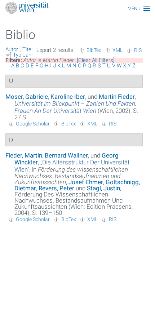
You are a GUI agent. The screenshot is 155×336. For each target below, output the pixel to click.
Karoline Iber (67, 96)
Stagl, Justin (103, 188)
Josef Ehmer (85, 182)
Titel (27, 49)
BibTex (94, 50)
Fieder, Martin (23, 155)
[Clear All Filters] (96, 60)
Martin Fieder (117, 96)
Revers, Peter (56, 188)
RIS (138, 50)
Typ (17, 55)
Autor (11, 49)
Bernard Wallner (66, 155)
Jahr (28, 55)
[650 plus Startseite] (77, 8)
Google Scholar (33, 124)
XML (117, 50)
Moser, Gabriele (26, 96)
